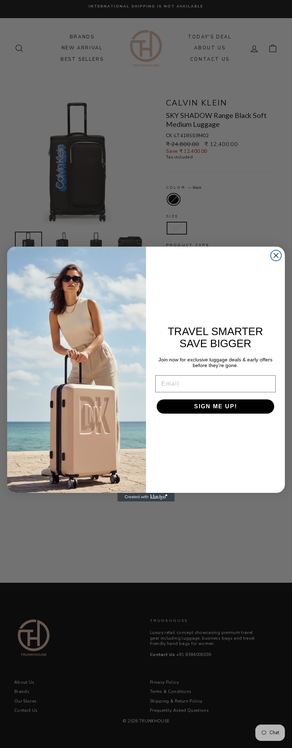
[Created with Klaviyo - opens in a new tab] (146, 497)
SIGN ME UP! (215, 406)
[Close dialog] (276, 255)
